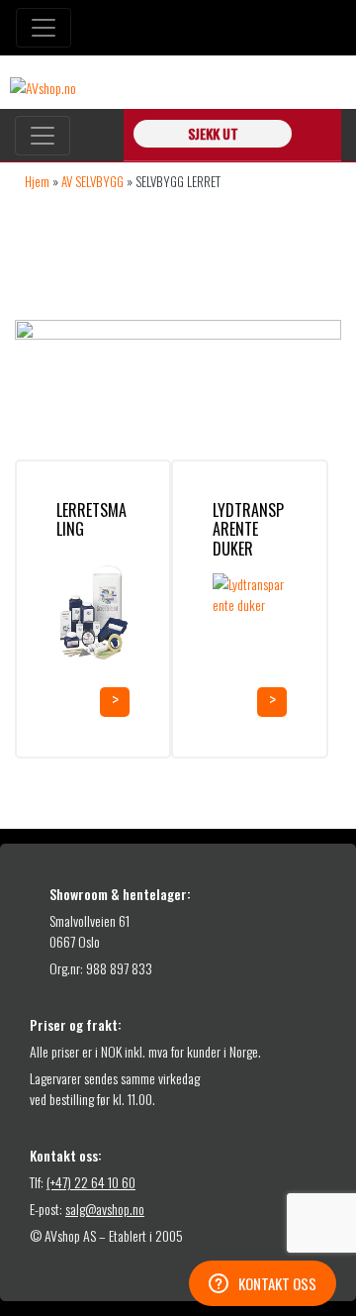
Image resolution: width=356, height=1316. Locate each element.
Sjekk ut (213, 133)
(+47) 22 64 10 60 (90, 1181)
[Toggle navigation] (43, 28)
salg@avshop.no (104, 1208)
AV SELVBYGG (92, 181)
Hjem (37, 181)
